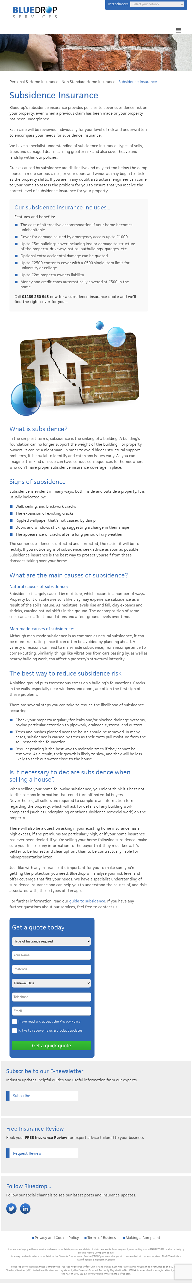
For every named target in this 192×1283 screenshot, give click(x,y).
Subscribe (21, 1095)
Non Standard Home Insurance (89, 81)
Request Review (27, 1153)
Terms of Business (101, 1237)
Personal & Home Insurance (34, 81)
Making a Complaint (142, 1237)
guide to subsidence (87, 901)
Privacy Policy (70, 1021)
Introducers (118, 4)
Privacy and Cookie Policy (56, 1237)
